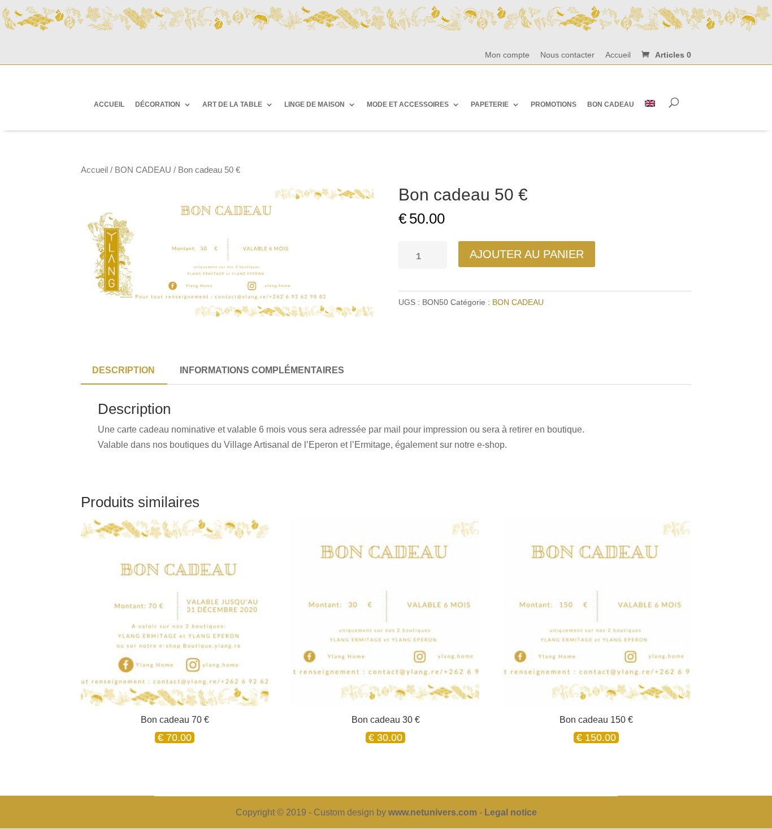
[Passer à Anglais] (650, 104)
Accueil (618, 55)
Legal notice (510, 812)
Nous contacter (567, 55)
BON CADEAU (143, 169)
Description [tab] (123, 370)
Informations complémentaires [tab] (262, 370)
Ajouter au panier (527, 254)
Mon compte (507, 55)
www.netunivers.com (432, 812)
